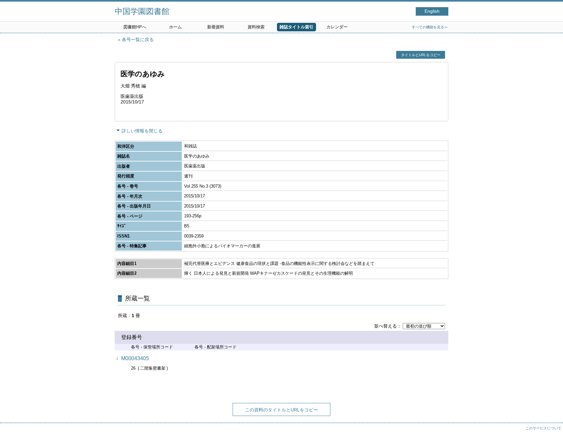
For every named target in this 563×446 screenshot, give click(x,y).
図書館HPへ (134, 26)
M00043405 (135, 358)
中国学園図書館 (142, 11)
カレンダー (337, 26)
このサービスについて (543, 428)
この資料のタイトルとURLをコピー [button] (281, 409)
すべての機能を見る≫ (430, 27)
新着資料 (215, 26)
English (432, 11)
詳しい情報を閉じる (142, 130)
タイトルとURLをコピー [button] (420, 55)
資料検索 (256, 26)
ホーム (175, 26)
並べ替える (385, 326)
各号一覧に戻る (138, 39)
